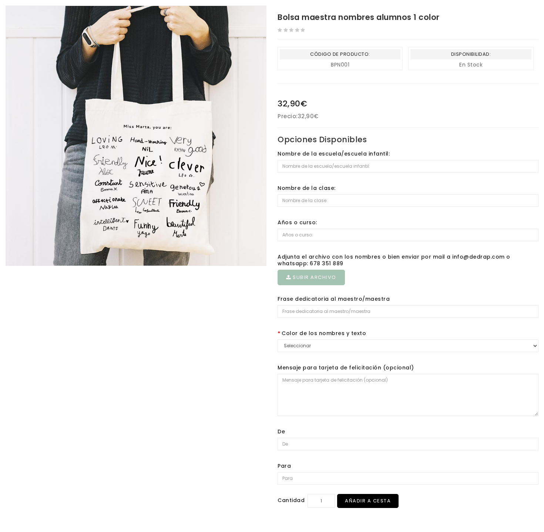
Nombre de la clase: (307, 188)
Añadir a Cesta (368, 500)
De (281, 431)
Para (284, 466)
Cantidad (291, 500)
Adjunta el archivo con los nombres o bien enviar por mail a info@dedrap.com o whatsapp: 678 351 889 (394, 260)
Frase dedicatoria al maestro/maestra (334, 299)
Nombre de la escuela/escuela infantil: (334, 153)
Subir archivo (313, 277)
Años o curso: (297, 222)
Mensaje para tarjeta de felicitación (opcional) (346, 367)
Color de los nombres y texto (324, 333)
